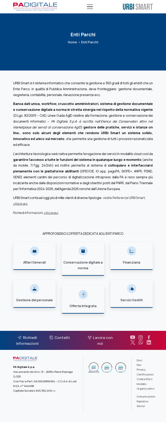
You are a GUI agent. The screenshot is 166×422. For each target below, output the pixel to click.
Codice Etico (144, 379)
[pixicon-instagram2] (141, 337)
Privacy (141, 369)
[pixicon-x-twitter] (133, 342)
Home (72, 42)
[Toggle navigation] (90, 6)
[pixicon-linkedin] (149, 342)
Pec (139, 365)
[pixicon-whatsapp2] (141, 342)
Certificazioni (145, 374)
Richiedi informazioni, (36, 212)
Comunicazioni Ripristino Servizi (146, 401)
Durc (139, 360)
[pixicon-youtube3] (133, 337)
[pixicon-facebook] (149, 337)
